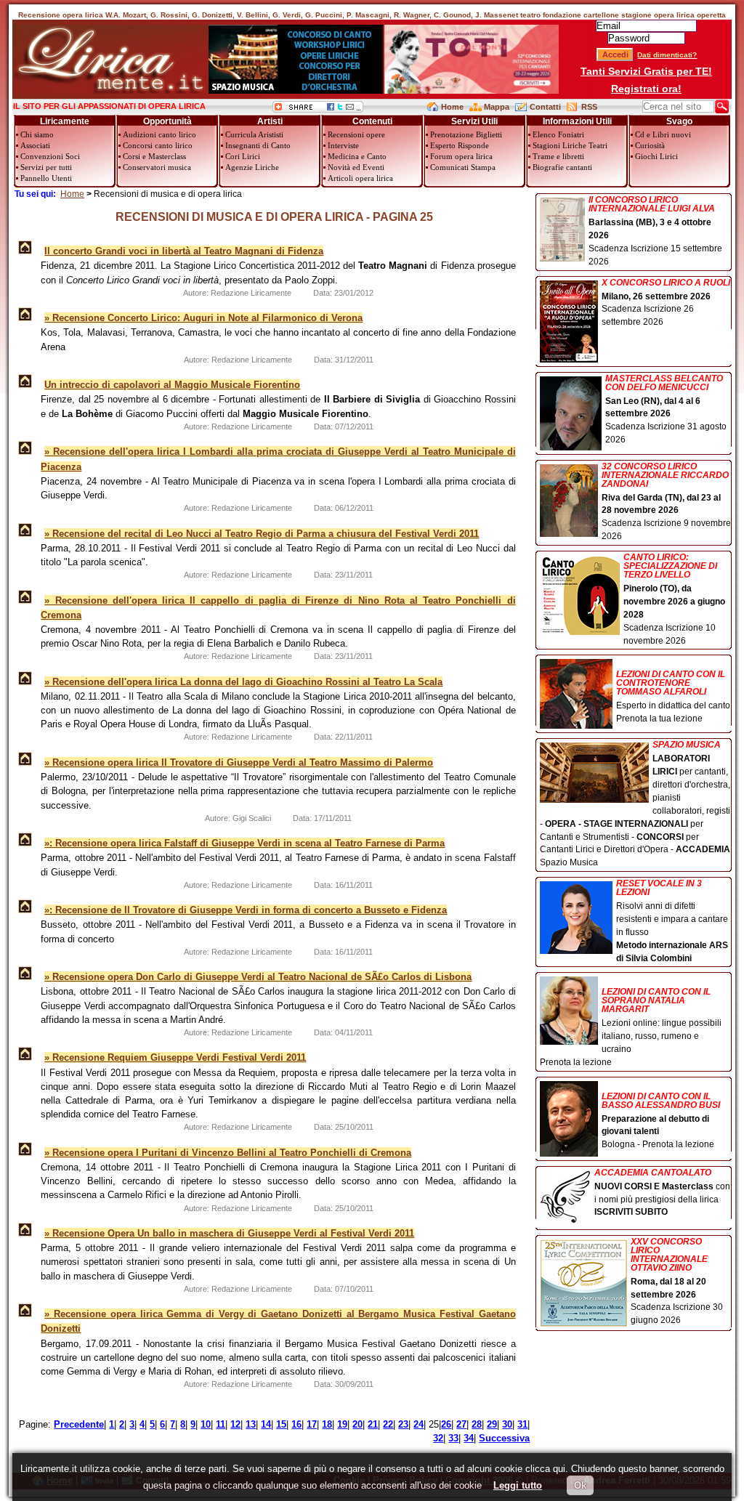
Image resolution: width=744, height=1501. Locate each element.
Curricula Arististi (254, 134)
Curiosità (650, 145)
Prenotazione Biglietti (466, 134)
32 (438, 1438)
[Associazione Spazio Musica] (296, 90)
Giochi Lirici (656, 156)
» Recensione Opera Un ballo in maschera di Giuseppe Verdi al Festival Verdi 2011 (229, 1233)
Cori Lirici (242, 156)
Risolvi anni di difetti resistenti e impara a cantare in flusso (672, 921)
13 (251, 1424)
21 (373, 1424)
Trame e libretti (558, 156)
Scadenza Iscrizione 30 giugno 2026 (677, 1281)
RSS (589, 106)
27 (461, 1424)
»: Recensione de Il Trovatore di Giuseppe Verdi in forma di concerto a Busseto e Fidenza (245, 910)
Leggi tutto (517, 1485)
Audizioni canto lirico (159, 134)
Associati (35, 145)
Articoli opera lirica (360, 178)
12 (235, 1424)
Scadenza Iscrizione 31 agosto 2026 (666, 409)
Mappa (496, 106)
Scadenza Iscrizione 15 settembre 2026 (655, 231)
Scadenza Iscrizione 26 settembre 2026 (666, 303)
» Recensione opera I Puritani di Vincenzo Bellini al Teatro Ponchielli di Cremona (227, 1152)
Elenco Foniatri (558, 134)
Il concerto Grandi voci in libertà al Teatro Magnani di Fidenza (183, 251)
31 (522, 1424)
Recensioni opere (356, 134)
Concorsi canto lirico (158, 145)
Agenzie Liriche (252, 167)
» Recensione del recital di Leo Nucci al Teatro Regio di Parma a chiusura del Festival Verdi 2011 (261, 533)
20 (357, 1424)
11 (220, 1424)
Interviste (343, 145)
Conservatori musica (157, 167)
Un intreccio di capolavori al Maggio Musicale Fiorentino (172, 384)
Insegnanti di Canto (258, 145)
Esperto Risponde (459, 145)
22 (388, 1424)
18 (327, 1424)
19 (342, 1424)
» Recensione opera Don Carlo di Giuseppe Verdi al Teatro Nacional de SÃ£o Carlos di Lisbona (258, 976)
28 (477, 1424)
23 (403, 1424)
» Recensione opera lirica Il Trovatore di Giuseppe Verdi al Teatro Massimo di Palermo (238, 762)
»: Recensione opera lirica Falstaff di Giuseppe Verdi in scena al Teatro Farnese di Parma (244, 843)
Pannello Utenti (46, 178)
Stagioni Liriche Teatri (570, 145)
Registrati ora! (646, 88)
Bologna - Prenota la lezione (661, 1120)
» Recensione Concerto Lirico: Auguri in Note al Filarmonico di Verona (203, 317)
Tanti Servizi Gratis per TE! (646, 71)
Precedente (79, 1424)
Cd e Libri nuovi (663, 134)
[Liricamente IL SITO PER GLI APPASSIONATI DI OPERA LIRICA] (110, 90)
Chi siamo (37, 134)
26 (446, 1424)
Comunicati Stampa (463, 167)
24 (418, 1424)
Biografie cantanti (562, 167)
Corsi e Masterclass (154, 156)
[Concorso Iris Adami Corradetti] (471, 90)
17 (312, 1424)
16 (296, 1424)
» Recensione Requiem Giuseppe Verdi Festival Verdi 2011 (175, 1057)
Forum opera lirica (461, 156)
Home (452, 106)
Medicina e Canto (357, 156)
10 (206, 1424)
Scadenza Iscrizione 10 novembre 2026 (674, 599)
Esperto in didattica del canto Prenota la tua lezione (673, 696)
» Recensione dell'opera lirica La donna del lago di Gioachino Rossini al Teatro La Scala (243, 681)
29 (492, 1424)
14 (266, 1424)
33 (453, 1438)
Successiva (504, 1438)
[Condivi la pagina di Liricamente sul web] (317, 109)
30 (507, 1424)
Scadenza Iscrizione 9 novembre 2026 (666, 502)
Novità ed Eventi (356, 167)
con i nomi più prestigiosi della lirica (662, 1193)
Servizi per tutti (46, 167)
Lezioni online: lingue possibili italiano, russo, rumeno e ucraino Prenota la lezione (630, 1027)
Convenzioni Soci (50, 156)
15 (281, 1424)
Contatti (545, 106)
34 (469, 1438)
